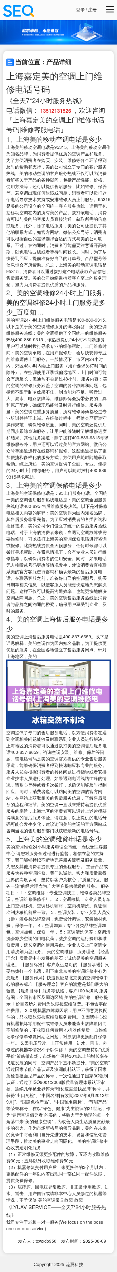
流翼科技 (74, 1264)
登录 (80, 9)
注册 (92, 9)
